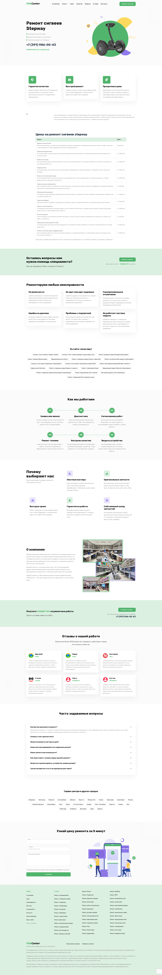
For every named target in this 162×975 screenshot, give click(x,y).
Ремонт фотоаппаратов (61, 930)
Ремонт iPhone (86, 891)
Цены (72, 4)
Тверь (92, 809)
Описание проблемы (34, 854)
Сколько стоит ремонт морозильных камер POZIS (80, 363)
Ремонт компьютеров (60, 916)
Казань (101, 800)
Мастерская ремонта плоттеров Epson (113, 372)
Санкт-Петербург (100, 804)
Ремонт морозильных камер (118, 912)
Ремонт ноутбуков (59, 909)
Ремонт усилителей (116, 902)
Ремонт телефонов (60, 902)
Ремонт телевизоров (60, 906)
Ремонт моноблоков (116, 909)
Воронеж (51, 800)
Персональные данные (73, 944)
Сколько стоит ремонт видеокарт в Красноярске (46, 363)
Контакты (104, 4)
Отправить (48, 874)
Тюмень (120, 804)
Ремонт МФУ (114, 895)
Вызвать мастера (127, 4)
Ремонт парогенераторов (89, 919)
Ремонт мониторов (88, 902)
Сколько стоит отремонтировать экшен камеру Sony (78, 354)
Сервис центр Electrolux (38, 368)
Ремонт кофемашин (60, 913)
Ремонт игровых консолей (62, 934)
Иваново (72, 800)
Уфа (128, 804)
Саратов (111, 804)
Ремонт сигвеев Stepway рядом (37, 359)
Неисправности (31, 902)
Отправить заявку (127, 610)
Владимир (32, 800)
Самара (89, 804)
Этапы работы (30, 909)
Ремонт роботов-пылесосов (90, 905)
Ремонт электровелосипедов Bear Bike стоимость (115, 363)
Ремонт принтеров (60, 920)
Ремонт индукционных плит (118, 919)
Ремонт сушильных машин (90, 923)
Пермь (68, 804)
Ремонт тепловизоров (116, 926)
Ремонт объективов (88, 930)
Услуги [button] (64, 4)
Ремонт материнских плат (118, 898)
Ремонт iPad (85, 926)
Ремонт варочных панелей (90, 898)
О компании (56, 4)
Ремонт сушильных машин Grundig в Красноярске (113, 354)
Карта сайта (30, 920)
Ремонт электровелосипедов (119, 905)
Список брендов (31, 916)
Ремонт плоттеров (115, 930)
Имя (29, 839)
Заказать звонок (127, 259)
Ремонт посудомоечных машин (63, 923)
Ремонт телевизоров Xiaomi (90, 368)
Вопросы (88, 4)
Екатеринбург (62, 800)
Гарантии (79, 4)
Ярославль (83, 809)
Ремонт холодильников (61, 895)
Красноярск (120, 800)
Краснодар (110, 800)
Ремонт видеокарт (87, 909)
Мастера (29, 906)
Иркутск (81, 800)
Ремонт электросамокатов (90, 916)
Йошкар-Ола (91, 800)
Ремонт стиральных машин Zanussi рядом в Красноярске (54, 372)
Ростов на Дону (78, 804)
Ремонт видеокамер (88, 933)
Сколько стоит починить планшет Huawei (45, 354)
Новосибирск (51, 804)
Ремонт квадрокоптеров (117, 933)
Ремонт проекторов (116, 916)
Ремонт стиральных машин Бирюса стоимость (63, 368)
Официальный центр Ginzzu (59, 359)
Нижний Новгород (38, 804)
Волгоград (42, 800)
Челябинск (73, 809)
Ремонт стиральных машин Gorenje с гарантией (86, 359)
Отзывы (95, 4)
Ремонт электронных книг (118, 923)
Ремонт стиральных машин (62, 899)
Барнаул (99, 809)
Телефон (30, 847)
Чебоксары (63, 809)
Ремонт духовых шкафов (89, 912)
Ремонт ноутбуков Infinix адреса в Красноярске (119, 359)
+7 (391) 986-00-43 (41, 45)
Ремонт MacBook (115, 891)
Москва (130, 800)
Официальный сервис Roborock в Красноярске (117, 368)
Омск (60, 804)
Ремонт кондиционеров (61, 927)
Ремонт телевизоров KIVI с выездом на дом (81, 377)
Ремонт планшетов (87, 895)
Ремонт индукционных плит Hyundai (86, 372)
